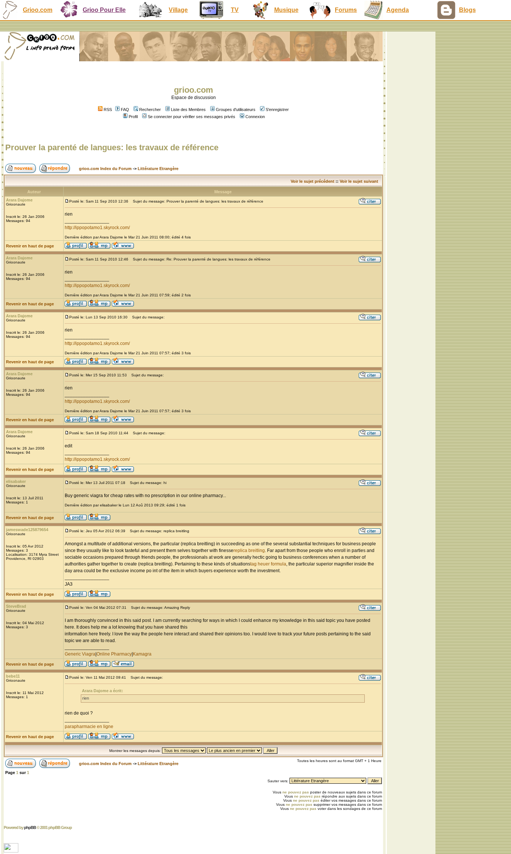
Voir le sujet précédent (312, 181)
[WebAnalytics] (12, 850)
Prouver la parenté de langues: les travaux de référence (111, 147)
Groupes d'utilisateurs (236, 109)
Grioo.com (37, 10)
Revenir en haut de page (30, 246)
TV (235, 10)
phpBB (30, 827)
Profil (133, 116)
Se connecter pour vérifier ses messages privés (191, 116)
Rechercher (150, 109)
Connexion (255, 116)
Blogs (467, 10)
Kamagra (142, 654)
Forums (346, 10)
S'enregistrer (277, 109)
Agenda (397, 10)
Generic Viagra (80, 654)
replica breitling (249, 550)
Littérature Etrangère (158, 168)
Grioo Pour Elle (104, 10)
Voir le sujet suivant (359, 181)
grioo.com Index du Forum (105, 168)
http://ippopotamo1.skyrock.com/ (97, 227)
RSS (107, 109)
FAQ (125, 109)
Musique (286, 10)
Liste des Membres (188, 109)
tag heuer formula (268, 564)
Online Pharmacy (114, 654)
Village (178, 10)
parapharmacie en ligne (89, 726)
